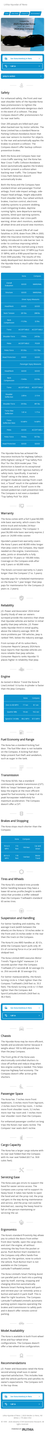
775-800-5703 (26, 1418)
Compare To (24, 13)
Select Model (15, 13)
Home (7, 13)
